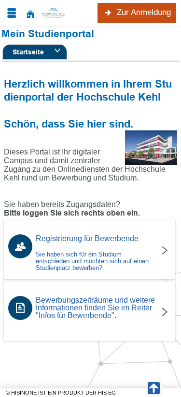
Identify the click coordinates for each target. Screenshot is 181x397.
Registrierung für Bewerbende (92, 252)
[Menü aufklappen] (11, 13)
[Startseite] (30, 13)
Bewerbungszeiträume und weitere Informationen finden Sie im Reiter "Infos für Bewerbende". (95, 308)
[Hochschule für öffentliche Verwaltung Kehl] (61, 13)
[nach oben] (154, 388)
